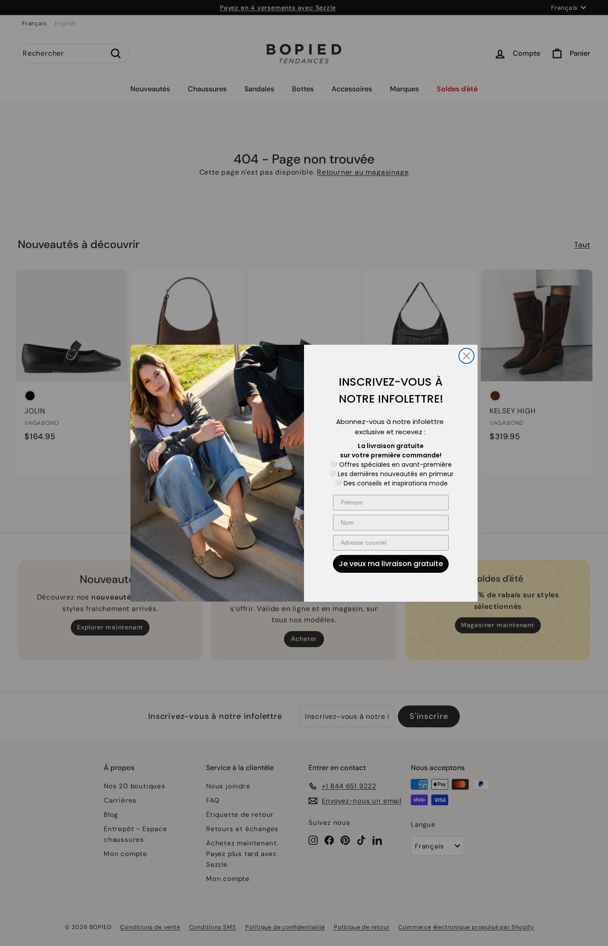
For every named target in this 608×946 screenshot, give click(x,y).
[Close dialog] (466, 355)
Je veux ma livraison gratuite (391, 564)
